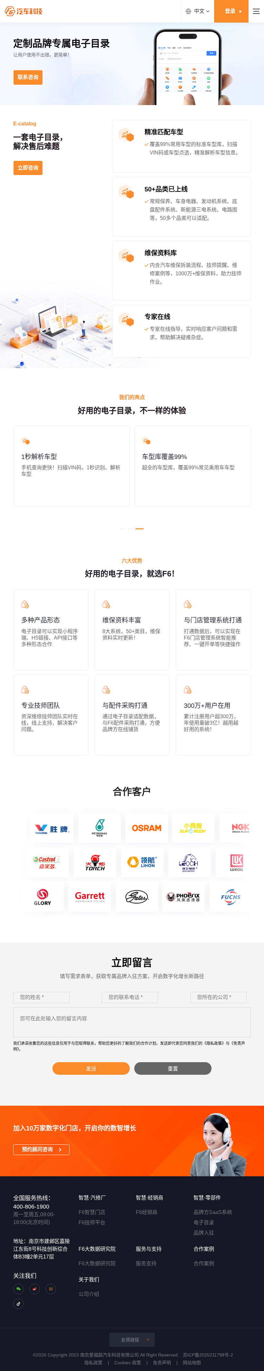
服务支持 (146, 1263)
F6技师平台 (92, 1222)
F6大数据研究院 (97, 1263)
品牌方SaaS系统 (212, 1212)
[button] (122, 528)
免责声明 (162, 1362)
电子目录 (203, 1222)
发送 (91, 1069)
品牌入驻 (203, 1233)
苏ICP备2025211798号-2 (208, 1354)
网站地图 (192, 1362)
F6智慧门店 (92, 1212)
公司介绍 (89, 1294)
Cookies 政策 (127, 1362)
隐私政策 (93, 1362)
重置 (173, 1069)
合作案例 (203, 1263)
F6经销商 (146, 1212)
